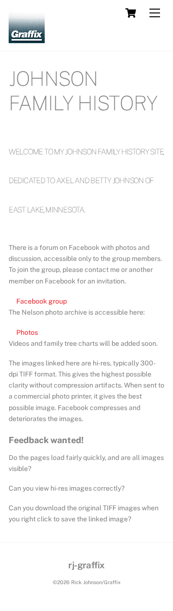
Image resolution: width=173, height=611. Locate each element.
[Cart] (130, 13)
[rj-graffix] (27, 39)
